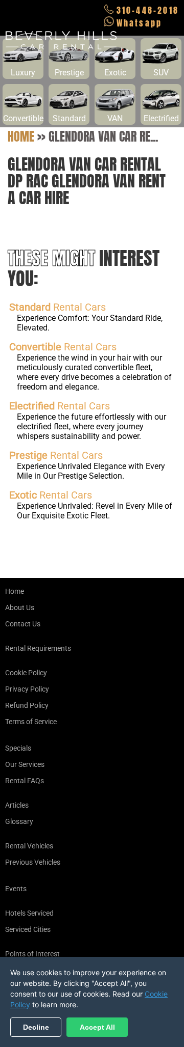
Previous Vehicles (32, 862)
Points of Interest (32, 954)
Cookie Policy (26, 673)
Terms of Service (31, 722)
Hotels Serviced (29, 913)
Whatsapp (140, 23)
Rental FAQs (24, 781)
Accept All (97, 1027)
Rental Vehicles (29, 846)
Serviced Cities (28, 929)
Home (21, 136)
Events (16, 889)
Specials (18, 748)
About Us (19, 607)
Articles (17, 805)
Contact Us (22, 624)
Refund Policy (27, 705)
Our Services (24, 764)
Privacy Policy (27, 689)
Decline (36, 1027)
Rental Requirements (38, 648)
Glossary (19, 821)
